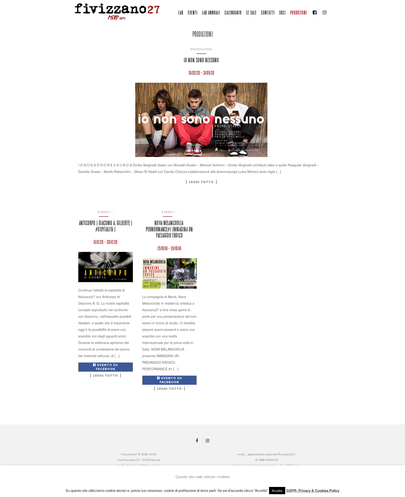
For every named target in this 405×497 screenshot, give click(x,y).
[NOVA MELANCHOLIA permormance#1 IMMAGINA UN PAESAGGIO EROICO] (169, 273)
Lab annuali (211, 12)
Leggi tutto (201, 182)
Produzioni (298, 12)
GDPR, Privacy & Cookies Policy (312, 490)
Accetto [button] (277, 490)
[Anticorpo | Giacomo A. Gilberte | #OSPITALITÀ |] (105, 267)
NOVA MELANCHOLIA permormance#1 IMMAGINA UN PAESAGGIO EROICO (169, 229)
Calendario (233, 12)
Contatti (268, 12)
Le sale (251, 12)
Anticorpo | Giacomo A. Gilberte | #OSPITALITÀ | (105, 226)
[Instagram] (324, 11)
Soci (282, 12)
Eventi (193, 12)
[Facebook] (314, 11)
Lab (180, 12)
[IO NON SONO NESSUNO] (201, 120)
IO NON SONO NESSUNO (201, 60)
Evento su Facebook (107, 367)
